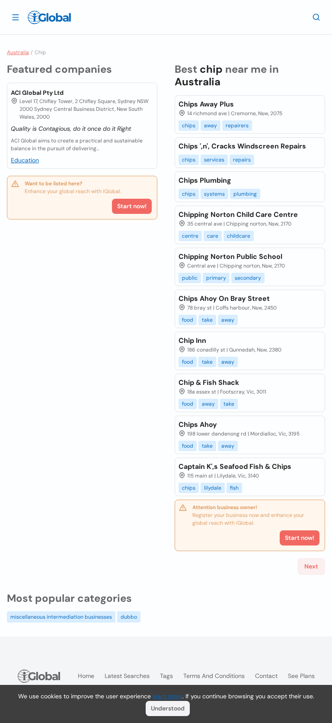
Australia (18, 52)
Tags (166, 676)
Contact (266, 676)
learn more (167, 696)
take (207, 319)
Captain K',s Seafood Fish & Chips (235, 466)
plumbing (245, 193)
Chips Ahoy (198, 424)
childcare (238, 235)
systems (214, 193)
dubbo (129, 616)
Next (311, 566)
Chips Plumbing (205, 180)
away (210, 125)
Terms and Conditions (214, 676)
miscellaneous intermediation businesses (61, 616)
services (214, 159)
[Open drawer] (15, 17)
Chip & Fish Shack (209, 382)
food (187, 319)
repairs (242, 159)
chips (188, 125)
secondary (248, 277)
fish (234, 487)
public (190, 277)
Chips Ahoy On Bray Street (224, 298)
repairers (237, 125)
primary (216, 277)
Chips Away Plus (206, 104)
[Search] (316, 17)
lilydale (212, 487)
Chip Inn (192, 340)
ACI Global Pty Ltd (37, 93)
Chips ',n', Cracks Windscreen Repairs (242, 146)
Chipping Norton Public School (230, 256)
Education (25, 160)
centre (190, 235)
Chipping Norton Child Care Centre (238, 214)
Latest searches (127, 676)
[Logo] (49, 17)
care (212, 235)
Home (86, 676)
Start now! (132, 206)
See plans (301, 676)
